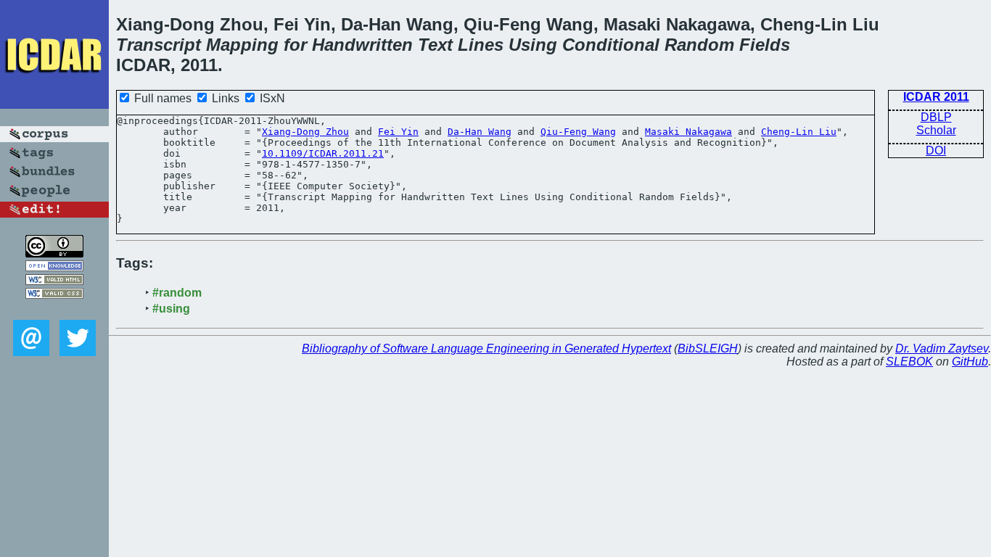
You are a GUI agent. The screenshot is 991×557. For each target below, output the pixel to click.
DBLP (936, 117)
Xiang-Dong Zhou (305, 131)
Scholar (936, 130)
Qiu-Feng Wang (578, 131)
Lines (480, 44)
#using (171, 308)
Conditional (610, 44)
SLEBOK (909, 361)
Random (699, 44)
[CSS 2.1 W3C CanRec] (54, 309)
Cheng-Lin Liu (798, 131)
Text (435, 44)
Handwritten (362, 44)
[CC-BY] (54, 253)
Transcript (158, 44)
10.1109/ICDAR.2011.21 (323, 153)
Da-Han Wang (479, 131)
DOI (936, 150)
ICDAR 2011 (936, 97)
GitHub (970, 361)
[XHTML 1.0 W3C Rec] (54, 281)
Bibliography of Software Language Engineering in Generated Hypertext (486, 348)
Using (533, 44)
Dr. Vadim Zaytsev (941, 348)
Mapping (242, 44)
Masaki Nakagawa (688, 131)
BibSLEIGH (708, 348)
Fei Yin (398, 131)
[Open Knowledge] (54, 267)
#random (177, 292)
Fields (764, 44)
